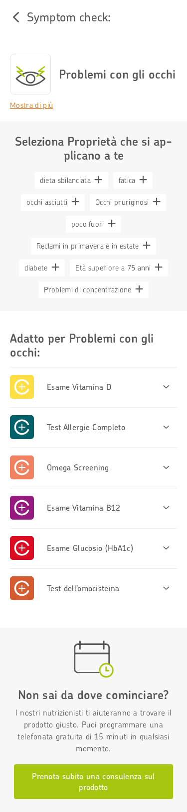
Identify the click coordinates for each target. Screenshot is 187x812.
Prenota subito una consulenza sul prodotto (93, 781)
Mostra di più (31, 105)
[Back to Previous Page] (16, 17)
